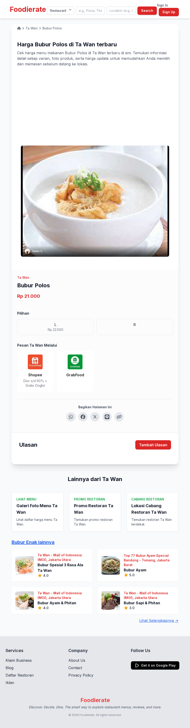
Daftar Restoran (20, 675)
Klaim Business (19, 660)
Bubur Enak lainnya (33, 542)
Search (147, 11)
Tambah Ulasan (153, 445)
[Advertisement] (95, 101)
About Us (76, 660)
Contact (75, 667)
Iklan (10, 682)
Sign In (162, 5)
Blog (9, 667)
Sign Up (168, 12)
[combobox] (90, 10)
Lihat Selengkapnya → (158, 620)
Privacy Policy (80, 675)
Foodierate (28, 9)
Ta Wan (23, 277)
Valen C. (37, 251)
